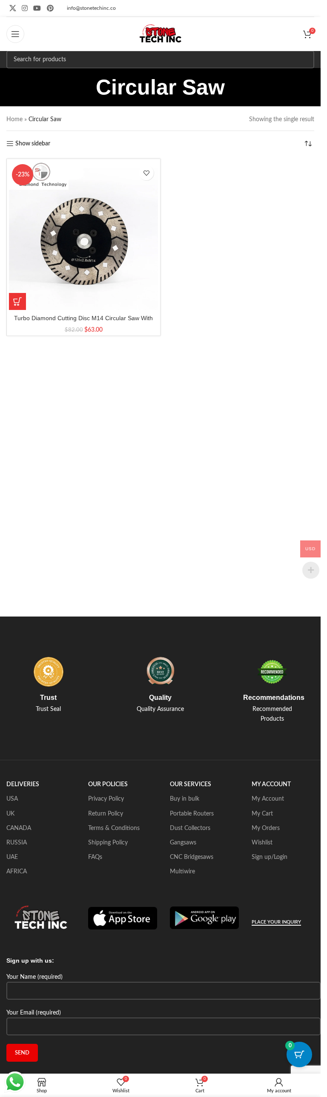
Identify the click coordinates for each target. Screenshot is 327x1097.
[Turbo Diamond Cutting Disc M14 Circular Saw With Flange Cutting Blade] (83, 235)
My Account (268, 799)
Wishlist (262, 843)
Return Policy (105, 814)
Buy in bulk (184, 799)
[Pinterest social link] (50, 8)
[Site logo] (160, 34)
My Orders (266, 828)
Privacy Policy (106, 799)
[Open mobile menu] (15, 34)
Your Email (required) (33, 1013)
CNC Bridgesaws (191, 857)
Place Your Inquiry (276, 922)
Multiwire (182, 872)
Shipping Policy (108, 843)
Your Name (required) (34, 977)
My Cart (262, 814)
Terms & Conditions (114, 828)
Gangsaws (183, 843)
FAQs (95, 857)
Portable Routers (192, 814)
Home (14, 119)
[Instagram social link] (24, 8)
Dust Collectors (190, 828)
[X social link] (12, 8)
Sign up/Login (269, 857)
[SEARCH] (305, 59)
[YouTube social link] (37, 8)
